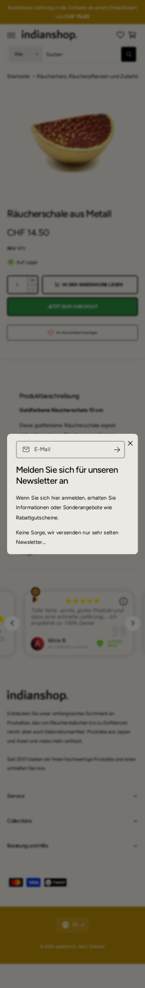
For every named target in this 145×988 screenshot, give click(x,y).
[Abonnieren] (117, 449)
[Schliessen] (130, 443)
